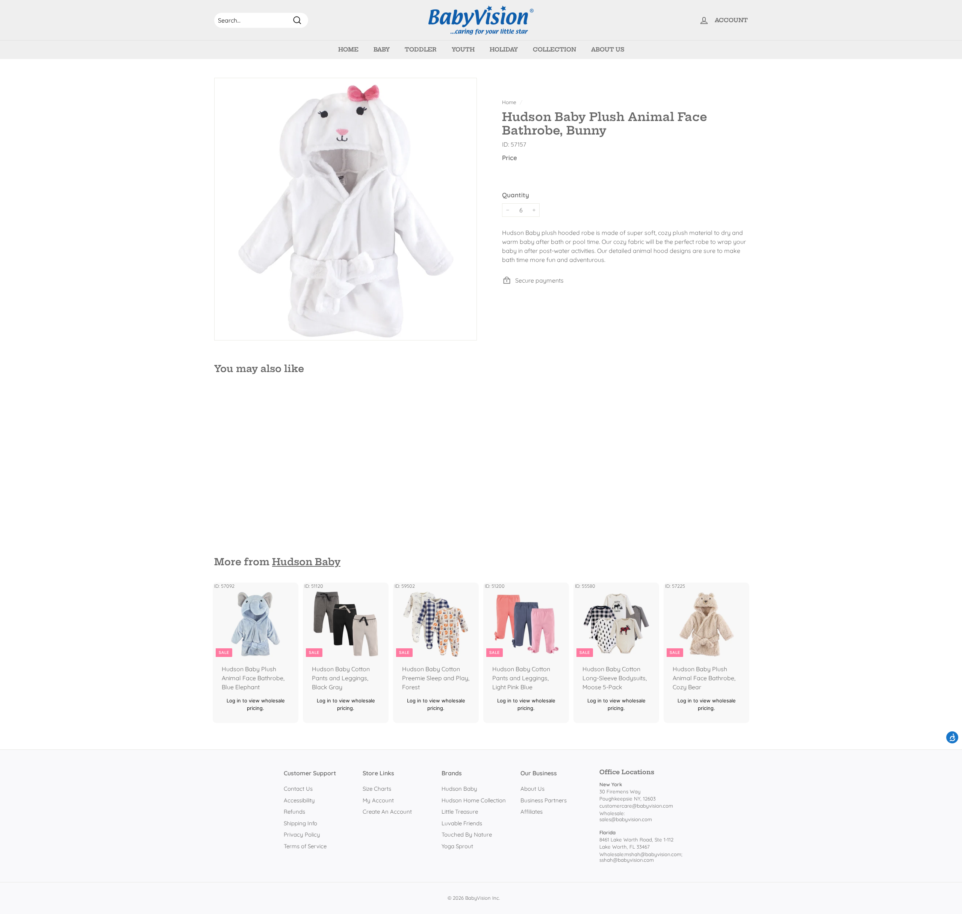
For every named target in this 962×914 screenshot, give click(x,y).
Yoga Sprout (457, 846)
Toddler (421, 49)
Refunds (294, 811)
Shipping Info (300, 823)
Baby (382, 49)
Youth (463, 49)
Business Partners (543, 800)
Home (348, 49)
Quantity (515, 194)
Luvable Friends (462, 823)
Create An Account (387, 811)
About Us (607, 49)
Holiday (504, 49)
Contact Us (298, 788)
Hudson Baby (306, 562)
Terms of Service (305, 846)
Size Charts (377, 788)
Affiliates (531, 811)
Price (509, 158)
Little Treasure (460, 811)
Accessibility (299, 800)
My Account (378, 800)
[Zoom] (345, 209)
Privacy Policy (302, 834)
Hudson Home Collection (474, 800)
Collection (554, 49)
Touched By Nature (467, 834)
